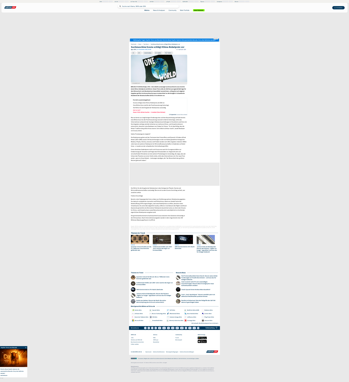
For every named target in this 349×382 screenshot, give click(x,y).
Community (172, 10)
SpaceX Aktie (156, 310)
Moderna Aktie (208, 310)
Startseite (133, 44)
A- (133, 53)
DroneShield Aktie (157, 320)
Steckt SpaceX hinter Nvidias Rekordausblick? (195, 289)
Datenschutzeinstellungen (187, 352)
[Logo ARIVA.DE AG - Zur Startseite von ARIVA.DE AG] (134, 358)
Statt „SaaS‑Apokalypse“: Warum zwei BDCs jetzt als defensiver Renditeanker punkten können (198, 295)
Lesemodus (147, 53)
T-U (190, 328)
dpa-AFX (133, 49)
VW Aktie (154, 317)
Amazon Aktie (208, 320)
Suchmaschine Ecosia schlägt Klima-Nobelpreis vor (165, 44)
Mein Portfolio (184, 10)
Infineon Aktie (139, 313)
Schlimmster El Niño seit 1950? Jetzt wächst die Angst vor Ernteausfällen (162, 248)
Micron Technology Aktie (159, 313)
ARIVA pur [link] (155, 340)
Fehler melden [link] (135, 344)
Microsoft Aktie (139, 320)
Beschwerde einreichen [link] (137, 342)
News (139, 44)
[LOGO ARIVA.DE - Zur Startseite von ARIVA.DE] (10, 7)
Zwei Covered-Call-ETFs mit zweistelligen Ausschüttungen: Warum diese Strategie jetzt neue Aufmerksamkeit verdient (197, 283)
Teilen (169, 53)
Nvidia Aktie (138, 310)
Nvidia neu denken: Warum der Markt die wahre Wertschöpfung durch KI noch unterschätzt (151, 301)
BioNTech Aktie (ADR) (193, 310)
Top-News (146, 44)
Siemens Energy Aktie (176, 317)
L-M (173, 328)
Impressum (148, 352)
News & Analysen (159, 10)
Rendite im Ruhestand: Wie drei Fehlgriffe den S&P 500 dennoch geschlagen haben (198, 301)
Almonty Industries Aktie (176, 320)
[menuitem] (141, 338)
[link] (13, 347)
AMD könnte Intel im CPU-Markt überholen (185, 247)
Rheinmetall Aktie (175, 313)
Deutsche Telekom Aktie (141, 317)
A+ (139, 53)
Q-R (182, 328)
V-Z (194, 328)
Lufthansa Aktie (191, 317)
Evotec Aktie (207, 313)
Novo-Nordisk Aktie (192, 313)
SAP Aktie (172, 310)
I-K (168, 328)
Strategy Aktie (191, 320)
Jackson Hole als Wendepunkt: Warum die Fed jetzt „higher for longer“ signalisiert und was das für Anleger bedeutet (207, 249)
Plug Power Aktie (209, 317)
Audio (159, 53)
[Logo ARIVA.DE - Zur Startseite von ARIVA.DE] (212, 352)
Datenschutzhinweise (159, 352)
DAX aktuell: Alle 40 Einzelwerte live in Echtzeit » (205, 323)
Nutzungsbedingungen (172, 352)
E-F (159, 328)
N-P (177, 328)
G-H (164, 328)
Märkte (146, 10)
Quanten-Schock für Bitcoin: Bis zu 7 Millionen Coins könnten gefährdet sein (141, 248)
